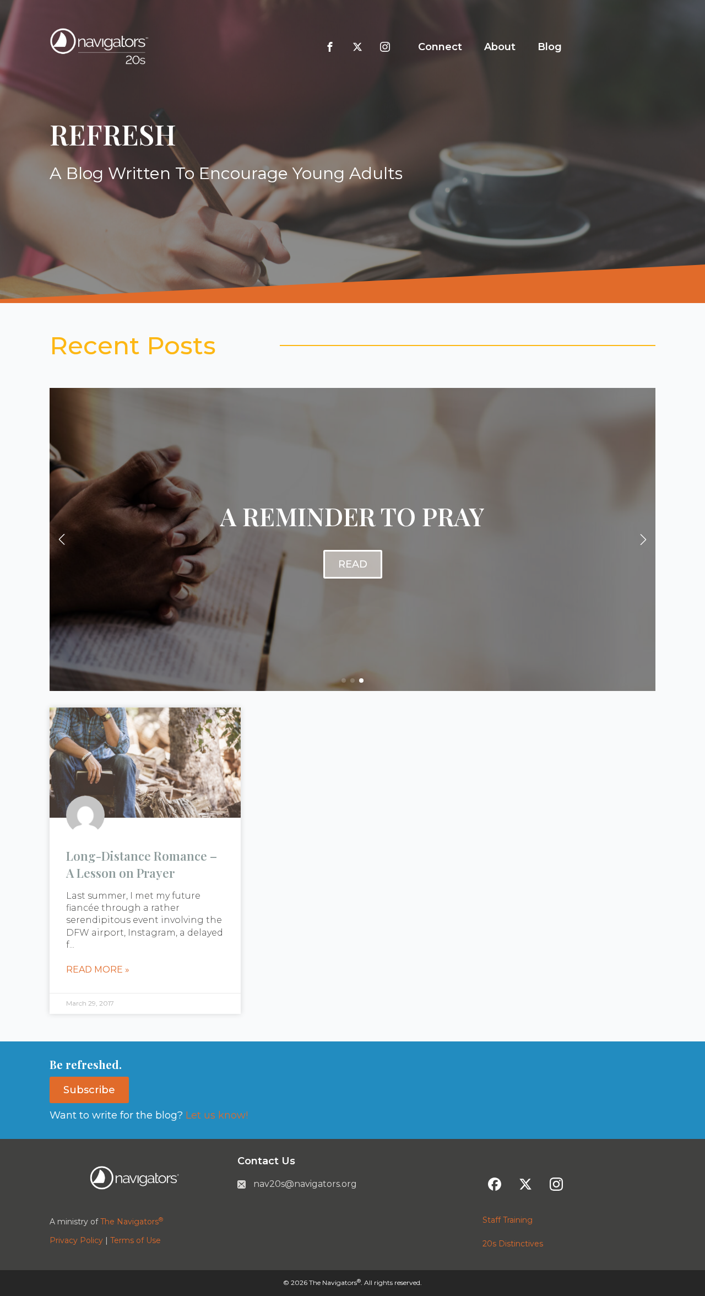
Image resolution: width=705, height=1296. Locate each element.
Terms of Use (135, 1240)
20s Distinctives (512, 1244)
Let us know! (215, 1115)
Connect (440, 47)
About (500, 47)
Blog (550, 47)
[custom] (329, 46)
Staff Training (507, 1220)
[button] (61, 539)
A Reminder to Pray (352, 516)
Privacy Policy (76, 1240)
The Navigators (131, 1222)
